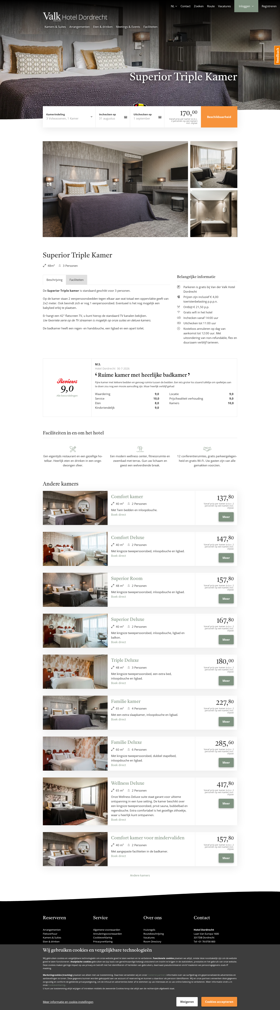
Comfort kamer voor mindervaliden (147, 838)
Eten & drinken (103, 27)
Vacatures (224, 6)
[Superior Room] (75, 590)
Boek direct (118, 514)
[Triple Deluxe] (75, 672)
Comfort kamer (127, 497)
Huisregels (149, 929)
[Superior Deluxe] (75, 631)
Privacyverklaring (103, 941)
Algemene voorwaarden (106, 929)
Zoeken (199, 6)
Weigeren (187, 1002)
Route (211, 6)
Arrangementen (79, 27)
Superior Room (127, 579)
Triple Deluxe (125, 660)
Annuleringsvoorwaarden (107, 933)
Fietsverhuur (50, 933)
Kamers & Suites (55, 27)
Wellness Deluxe (127, 783)
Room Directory (152, 941)
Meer (226, 517)
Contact (185, 6)
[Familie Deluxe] (75, 754)
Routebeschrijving (153, 933)
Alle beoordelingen (67, 395)
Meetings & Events (128, 27)
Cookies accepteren (219, 1002)
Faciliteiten (150, 27)
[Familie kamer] (75, 713)
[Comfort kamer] (75, 508)
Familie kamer (126, 701)
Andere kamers (140, 875)
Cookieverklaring (56, 985)
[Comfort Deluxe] (75, 549)
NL (172, 6)
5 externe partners (156, 974)
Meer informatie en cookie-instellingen (68, 1002)
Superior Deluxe (127, 619)
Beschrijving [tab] (54, 280)
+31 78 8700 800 (206, 941)
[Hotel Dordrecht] (75, 20)
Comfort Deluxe (127, 538)
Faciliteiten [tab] (77, 280)
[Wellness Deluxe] (75, 801)
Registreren (269, 6)
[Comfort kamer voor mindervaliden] (75, 849)
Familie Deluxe (126, 742)
